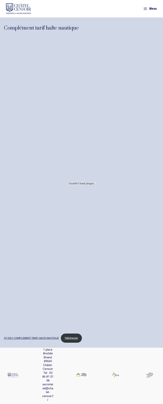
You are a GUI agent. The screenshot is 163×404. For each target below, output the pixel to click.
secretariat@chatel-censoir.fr (47, 392)
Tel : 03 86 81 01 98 (47, 376)
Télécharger (71, 338)
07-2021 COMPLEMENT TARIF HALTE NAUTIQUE (31, 338)
